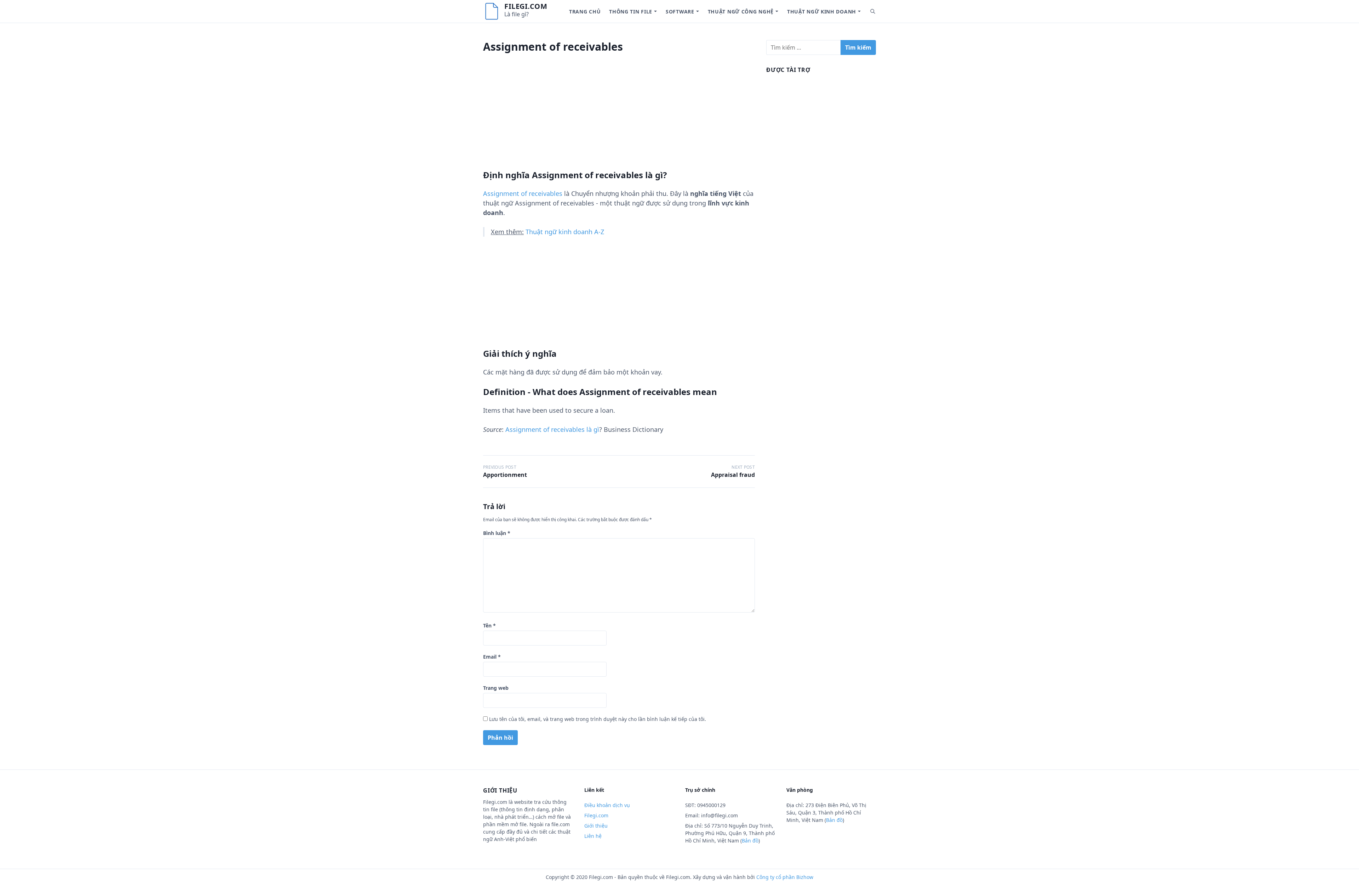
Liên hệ (593, 836)
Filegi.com (525, 6)
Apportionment (505, 475)
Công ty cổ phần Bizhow (784, 877)
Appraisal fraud (733, 475)
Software (680, 11)
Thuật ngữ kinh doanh (821, 11)
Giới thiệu (596, 825)
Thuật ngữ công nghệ (741, 11)
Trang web (496, 687)
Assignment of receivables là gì (552, 429)
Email (492, 656)
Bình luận (496, 533)
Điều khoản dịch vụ (607, 805)
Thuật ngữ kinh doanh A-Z (565, 231)
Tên (489, 625)
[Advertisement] (619, 120)
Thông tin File (630, 11)
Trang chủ (585, 11)
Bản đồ (750, 840)
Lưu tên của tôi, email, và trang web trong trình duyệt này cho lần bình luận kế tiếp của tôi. (597, 719)
